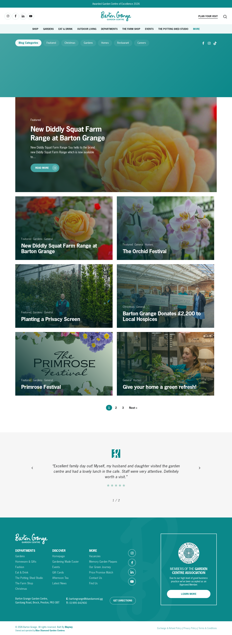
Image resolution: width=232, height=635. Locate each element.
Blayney (69, 627)
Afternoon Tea (60, 578)
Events (56, 567)
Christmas (70, 42)
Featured (51, 42)
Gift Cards (58, 572)
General (48, 239)
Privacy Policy (190, 628)
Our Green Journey (100, 567)
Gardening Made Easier (65, 561)
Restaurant (123, 42)
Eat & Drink (21, 572)
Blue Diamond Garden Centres (50, 630)
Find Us (93, 583)
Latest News (59, 583)
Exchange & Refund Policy (169, 628)
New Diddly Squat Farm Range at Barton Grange (68, 133)
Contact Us (95, 578)
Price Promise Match (101, 572)
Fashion (19, 567)
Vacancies (95, 556)
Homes (105, 42)
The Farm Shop (24, 583)
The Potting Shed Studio (29, 578)
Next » (133, 407)
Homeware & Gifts (25, 561)
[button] (188, 594)
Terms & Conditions (208, 628)
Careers (141, 42)
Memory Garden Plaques (103, 561)
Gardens (88, 42)
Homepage (58, 556)
